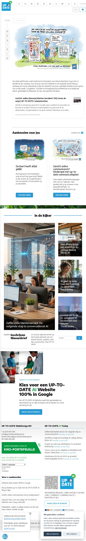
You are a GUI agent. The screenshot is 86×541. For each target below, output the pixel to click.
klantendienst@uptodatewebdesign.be (17, 436)
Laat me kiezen (61, 528)
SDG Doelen (69, 510)
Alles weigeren (72, 534)
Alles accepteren (52, 534)
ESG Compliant (55, 510)
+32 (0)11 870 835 (8, 432)
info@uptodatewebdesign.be (13, 434)
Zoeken (83, 4)
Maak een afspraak (31, 412)
